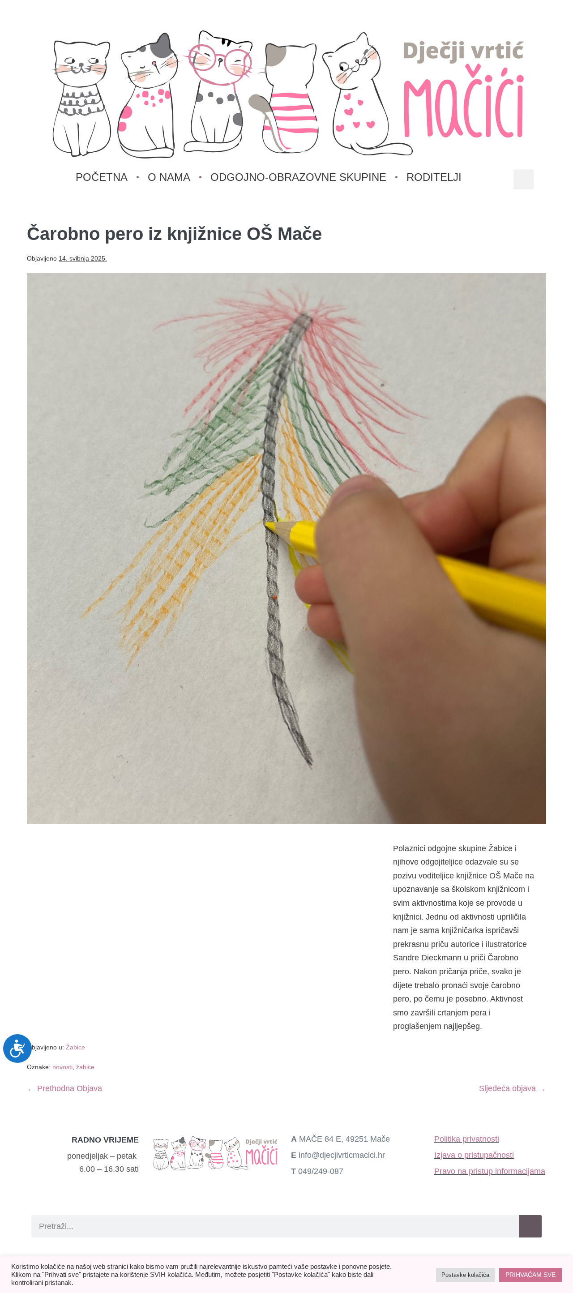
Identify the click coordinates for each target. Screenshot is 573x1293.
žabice (85, 1066)
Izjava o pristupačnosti (474, 1155)
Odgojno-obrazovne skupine (298, 177)
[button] (523, 179)
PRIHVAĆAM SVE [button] (530, 1274)
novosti (62, 1066)
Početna (102, 177)
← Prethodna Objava (64, 1088)
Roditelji (434, 177)
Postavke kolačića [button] (465, 1275)
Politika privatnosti (466, 1139)
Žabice (75, 1047)
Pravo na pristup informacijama (489, 1171)
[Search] (530, 1226)
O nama (169, 177)
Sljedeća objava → (512, 1088)
